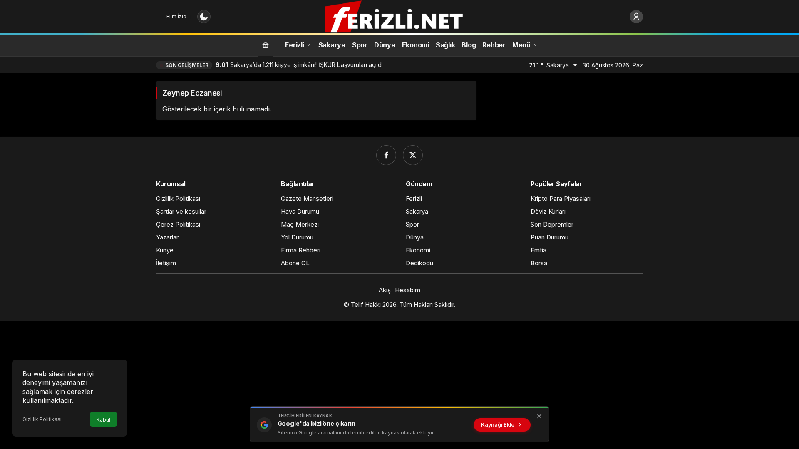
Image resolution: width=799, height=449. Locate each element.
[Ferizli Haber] (399, 16)
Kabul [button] (103, 420)
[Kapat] (539, 416)
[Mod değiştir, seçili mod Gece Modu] (204, 16)
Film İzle (176, 16)
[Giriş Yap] (636, 16)
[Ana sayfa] (265, 44)
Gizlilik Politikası (42, 419)
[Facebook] (386, 155)
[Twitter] (413, 155)
